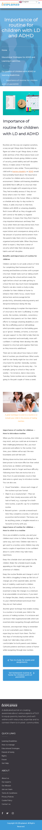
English (25, 2)
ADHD (31, 171)
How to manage (8, 744)
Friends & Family (8, 752)
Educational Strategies (11, 748)
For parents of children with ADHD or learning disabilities (19, 73)
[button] (21, 661)
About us (5, 778)
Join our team (7, 789)
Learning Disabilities (9, 741)
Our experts (6, 782)
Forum (4, 759)
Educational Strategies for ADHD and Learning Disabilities (18, 59)
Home (4, 50)
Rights (4, 755)
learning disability (19, 171)
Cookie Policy (7, 800)
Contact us (6, 804)
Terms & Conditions (9, 793)
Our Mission (6, 785)
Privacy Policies (8, 796)
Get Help (5, 763)
